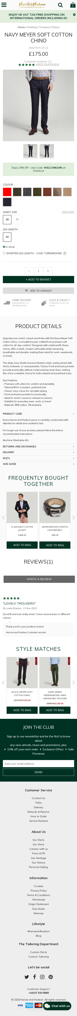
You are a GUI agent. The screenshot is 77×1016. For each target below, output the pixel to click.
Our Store (38, 844)
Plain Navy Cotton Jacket (22, 528)
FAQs (38, 802)
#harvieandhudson (39, 931)
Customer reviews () (38, 61)
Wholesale (38, 899)
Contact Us (38, 798)
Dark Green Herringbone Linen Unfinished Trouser (55, 695)
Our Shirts (38, 840)
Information (38, 878)
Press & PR (38, 853)
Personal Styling (38, 867)
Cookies (38, 886)
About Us (39, 832)
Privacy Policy (39, 890)
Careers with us (38, 849)
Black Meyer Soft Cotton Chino (22, 694)
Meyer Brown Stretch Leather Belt (55, 528)
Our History (38, 862)
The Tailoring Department (38, 944)
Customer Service (38, 790)
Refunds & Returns (38, 811)
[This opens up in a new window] (64, 253)
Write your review (47, 64)
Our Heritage (38, 858)
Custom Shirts (38, 952)
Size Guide (68, 212)
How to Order (38, 816)
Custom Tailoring (38, 956)
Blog (38, 935)
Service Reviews (38, 820)
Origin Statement (38, 904)
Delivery (38, 807)
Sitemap (38, 913)
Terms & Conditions (38, 895)
